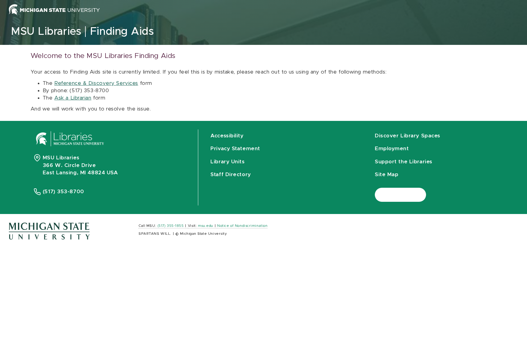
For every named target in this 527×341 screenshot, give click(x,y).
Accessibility (226, 135)
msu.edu (205, 225)
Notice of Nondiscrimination (242, 225)
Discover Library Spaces (407, 135)
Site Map (386, 174)
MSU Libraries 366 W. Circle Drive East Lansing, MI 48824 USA (80, 165)
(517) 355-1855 (170, 225)
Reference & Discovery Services (96, 83)
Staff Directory (230, 174)
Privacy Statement (235, 148)
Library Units (227, 161)
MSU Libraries (46, 31)
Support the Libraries (403, 161)
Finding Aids (122, 31)
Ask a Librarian (72, 97)
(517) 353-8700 (63, 191)
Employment (392, 148)
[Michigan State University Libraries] (70, 140)
